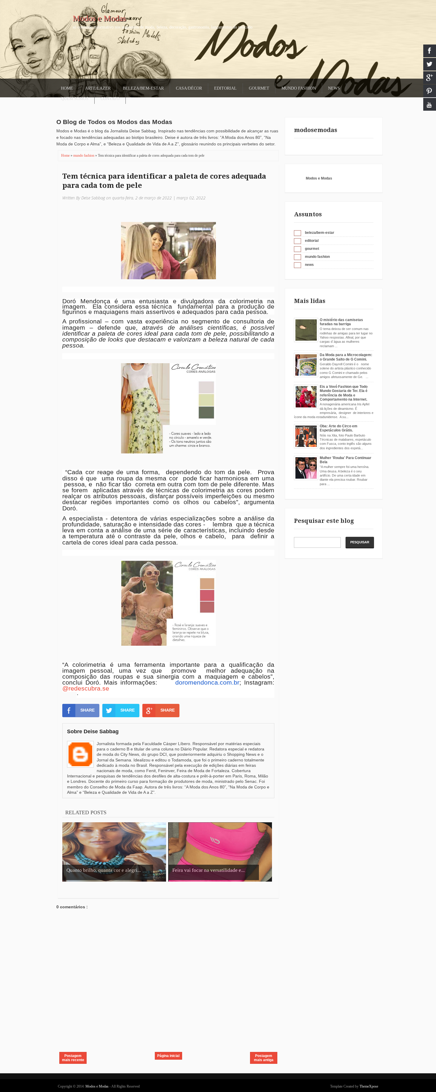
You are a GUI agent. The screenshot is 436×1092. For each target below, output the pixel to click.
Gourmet (259, 88)
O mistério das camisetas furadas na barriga (341, 322)
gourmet (312, 249)
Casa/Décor (189, 88)
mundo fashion (84, 155)
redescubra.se (89, 688)
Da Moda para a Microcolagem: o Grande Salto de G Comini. (346, 357)
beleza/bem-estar (319, 233)
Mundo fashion (298, 88)
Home (67, 88)
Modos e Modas (99, 18)
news (309, 265)
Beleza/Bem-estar (143, 88)
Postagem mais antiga (263, 1058)
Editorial (225, 88)
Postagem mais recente (73, 1058)
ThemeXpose (368, 1086)
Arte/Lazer (98, 88)
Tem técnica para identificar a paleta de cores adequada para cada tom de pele (164, 181)
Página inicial (168, 1056)
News (334, 88)
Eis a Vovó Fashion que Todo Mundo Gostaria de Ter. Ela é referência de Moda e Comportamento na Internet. (343, 393)
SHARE (87, 710)
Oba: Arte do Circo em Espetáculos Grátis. (338, 428)
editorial (312, 241)
